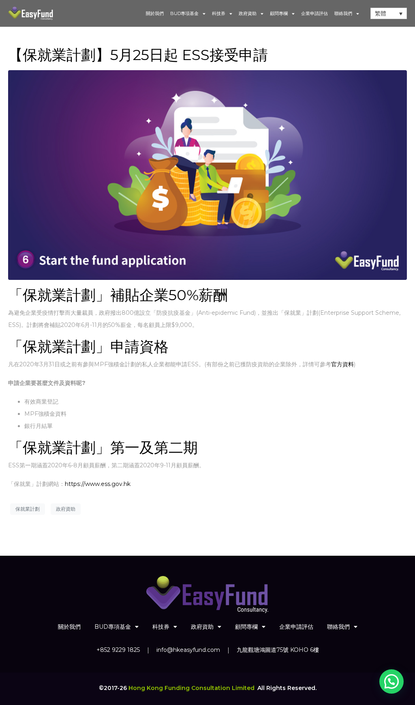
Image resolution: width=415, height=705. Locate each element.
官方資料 (342, 364)
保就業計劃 (27, 509)
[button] (391, 681)
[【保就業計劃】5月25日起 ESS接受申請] (207, 174)
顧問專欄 (279, 13)
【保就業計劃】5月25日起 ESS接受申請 (138, 55)
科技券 (218, 13)
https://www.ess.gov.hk (97, 484)
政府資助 (248, 13)
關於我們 (155, 13)
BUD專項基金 (184, 13)
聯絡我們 (343, 13)
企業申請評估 (314, 13)
